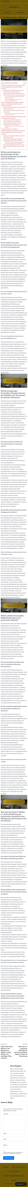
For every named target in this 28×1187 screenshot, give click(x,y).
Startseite (7, 12)
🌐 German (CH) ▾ (21, 1184)
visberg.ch (14, 7)
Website (5, 1145)
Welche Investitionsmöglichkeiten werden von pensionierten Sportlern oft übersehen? (12, 123)
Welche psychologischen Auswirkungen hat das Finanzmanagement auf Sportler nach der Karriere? (13, 87)
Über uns (21, 17)
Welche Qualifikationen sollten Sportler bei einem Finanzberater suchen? (14, 114)
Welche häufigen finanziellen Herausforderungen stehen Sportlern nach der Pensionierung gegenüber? (14, 94)
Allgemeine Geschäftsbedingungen (14, 1176)
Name (5, 1133)
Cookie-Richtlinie (14, 1171)
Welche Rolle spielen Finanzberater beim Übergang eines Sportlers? (13, 111)
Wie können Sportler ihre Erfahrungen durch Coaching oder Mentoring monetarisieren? (12, 120)
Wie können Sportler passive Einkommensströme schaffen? (14, 127)
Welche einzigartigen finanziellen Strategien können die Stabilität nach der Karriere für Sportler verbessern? (13, 104)
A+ (4, 1)
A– (7, 1)
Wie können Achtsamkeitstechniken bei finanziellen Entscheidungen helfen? (13, 136)
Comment (6, 1113)
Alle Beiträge (21, 12)
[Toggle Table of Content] (24, 83)
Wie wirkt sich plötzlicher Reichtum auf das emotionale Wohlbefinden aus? (13, 100)
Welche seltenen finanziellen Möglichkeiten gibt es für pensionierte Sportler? (13, 117)
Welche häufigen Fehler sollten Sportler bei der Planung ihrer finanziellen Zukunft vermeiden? (13, 139)
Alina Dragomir (16, 1066)
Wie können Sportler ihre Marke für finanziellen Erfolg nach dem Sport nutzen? (14, 108)
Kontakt (14, 1180)
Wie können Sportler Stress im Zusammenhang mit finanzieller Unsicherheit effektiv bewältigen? (15, 143)
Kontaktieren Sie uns (10, 17)
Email (5, 1139)
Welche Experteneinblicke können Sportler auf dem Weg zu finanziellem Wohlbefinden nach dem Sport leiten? (13, 146)
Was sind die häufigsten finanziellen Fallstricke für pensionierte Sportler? (14, 97)
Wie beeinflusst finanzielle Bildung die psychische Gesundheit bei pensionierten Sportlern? (13, 91)
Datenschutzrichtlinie (18, 1167)
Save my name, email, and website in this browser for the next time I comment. (13, 1153)
